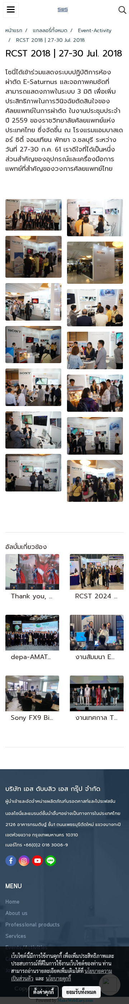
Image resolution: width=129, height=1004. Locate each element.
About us (16, 914)
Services (15, 936)
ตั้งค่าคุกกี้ (43, 992)
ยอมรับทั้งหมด (81, 992)
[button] (120, 10)
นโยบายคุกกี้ (58, 978)
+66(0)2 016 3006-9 (46, 845)
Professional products (32, 925)
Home (12, 902)
